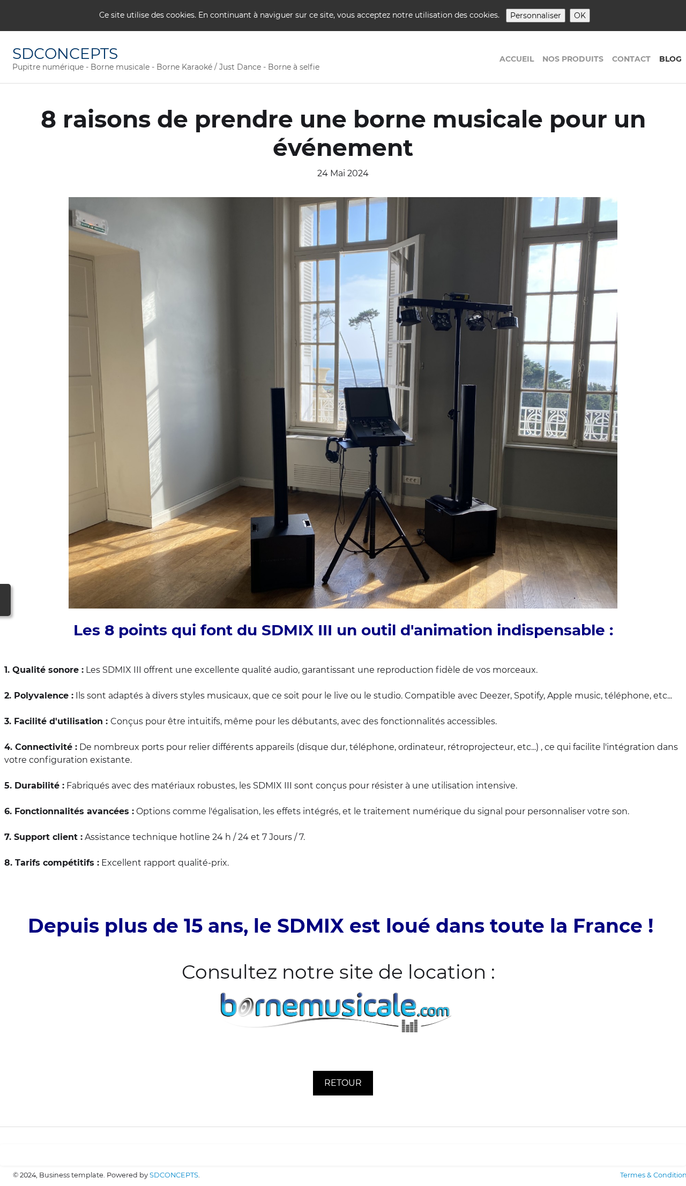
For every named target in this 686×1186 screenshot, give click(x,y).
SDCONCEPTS (174, 1175)
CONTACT (631, 59)
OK (580, 15)
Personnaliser (535, 15)
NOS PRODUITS (572, 59)
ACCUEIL (516, 59)
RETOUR (343, 1083)
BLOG (670, 59)
